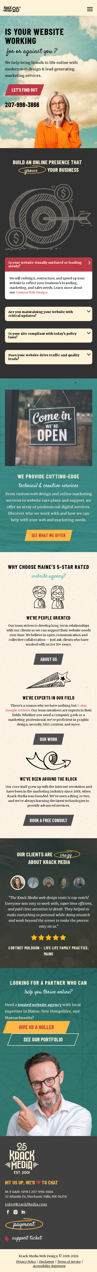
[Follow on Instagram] (15, 1210)
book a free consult (48, 820)
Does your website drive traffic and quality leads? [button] (43, 357)
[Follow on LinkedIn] (23, 1211)
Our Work (48, 739)
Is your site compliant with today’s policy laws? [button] (42, 335)
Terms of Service (69, 1262)
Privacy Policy (26, 1262)
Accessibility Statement (49, 1266)
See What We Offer (48, 535)
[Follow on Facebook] (8, 1211)
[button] (18, 882)
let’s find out (24, 90)
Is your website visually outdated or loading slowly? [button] (45, 264)
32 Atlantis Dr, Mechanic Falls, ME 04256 (36, 1196)
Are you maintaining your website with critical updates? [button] (40, 314)
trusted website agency (40, 1004)
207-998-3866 (22, 104)
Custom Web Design (31, 292)
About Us (48, 659)
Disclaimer (46, 1262)
